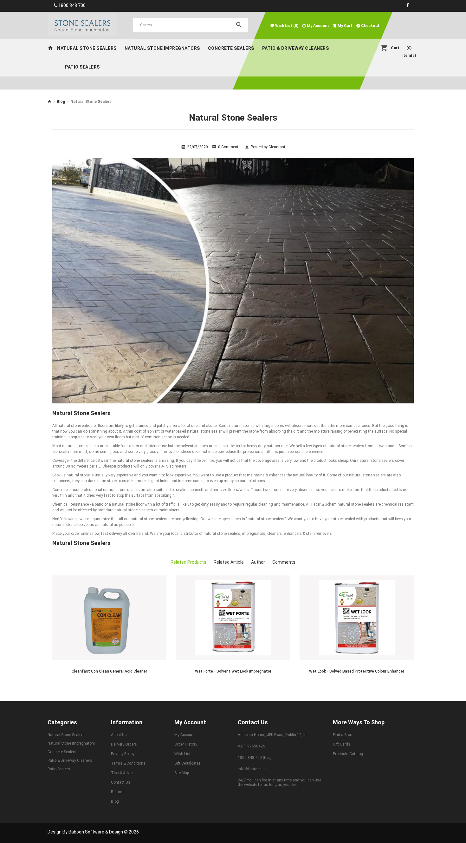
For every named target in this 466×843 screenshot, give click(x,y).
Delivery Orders (124, 744)
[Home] (50, 48)
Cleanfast (277, 147)
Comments (283, 562)
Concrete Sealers (231, 48)
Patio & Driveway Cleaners (295, 48)
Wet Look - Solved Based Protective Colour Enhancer (356, 671)
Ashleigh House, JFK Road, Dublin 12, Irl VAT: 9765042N (272, 740)
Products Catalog (348, 754)
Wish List (182, 754)
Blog (61, 101)
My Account (184, 735)
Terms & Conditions (128, 763)
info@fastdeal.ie (252, 769)
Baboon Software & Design (95, 831)
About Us (119, 735)
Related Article (229, 562)
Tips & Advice (122, 773)
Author (258, 562)
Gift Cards (341, 744)
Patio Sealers (82, 67)
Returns (118, 792)
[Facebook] (407, 5)
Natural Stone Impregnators (162, 48)
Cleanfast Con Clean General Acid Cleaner (109, 671)
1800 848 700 (72, 5)
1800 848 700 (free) (255, 757)
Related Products (188, 562)
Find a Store (343, 735)
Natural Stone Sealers (87, 48)
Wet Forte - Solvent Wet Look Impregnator (233, 671)
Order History (185, 744)
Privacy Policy (122, 754)
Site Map (181, 773)
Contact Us (120, 782)
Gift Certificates (187, 763)
